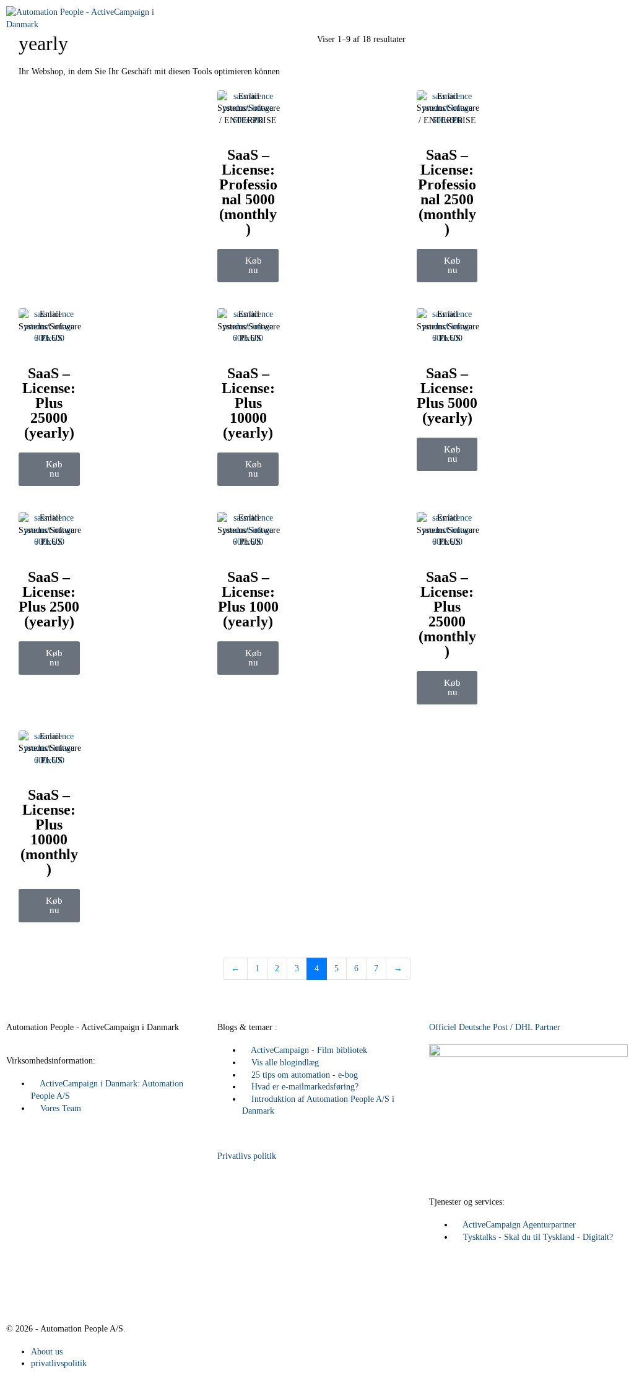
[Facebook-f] (21, 1280)
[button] (248, 265)
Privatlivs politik (246, 1156)
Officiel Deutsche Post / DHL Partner (494, 1027)
